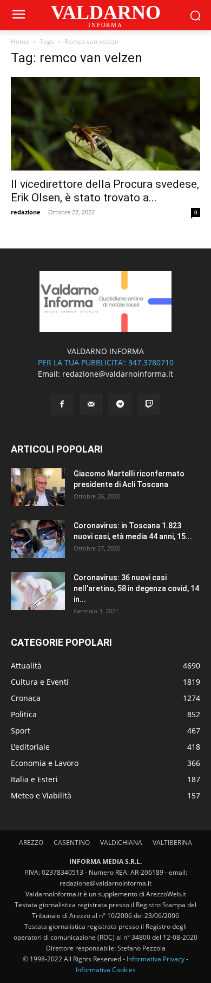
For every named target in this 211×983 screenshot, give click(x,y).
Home (20, 41)
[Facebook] (61, 404)
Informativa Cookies (106, 969)
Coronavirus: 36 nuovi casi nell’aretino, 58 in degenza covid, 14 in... (136, 588)
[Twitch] (149, 404)
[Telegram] (120, 404)
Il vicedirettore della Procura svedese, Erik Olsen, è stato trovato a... (105, 191)
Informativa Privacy (155, 959)
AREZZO (31, 842)
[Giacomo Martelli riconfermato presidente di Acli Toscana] (38, 487)
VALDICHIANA (121, 842)
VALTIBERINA (172, 842)
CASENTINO (72, 842)
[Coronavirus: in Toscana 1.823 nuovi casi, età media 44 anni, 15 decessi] (38, 539)
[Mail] (91, 404)
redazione (26, 212)
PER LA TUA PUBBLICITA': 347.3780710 (106, 362)
